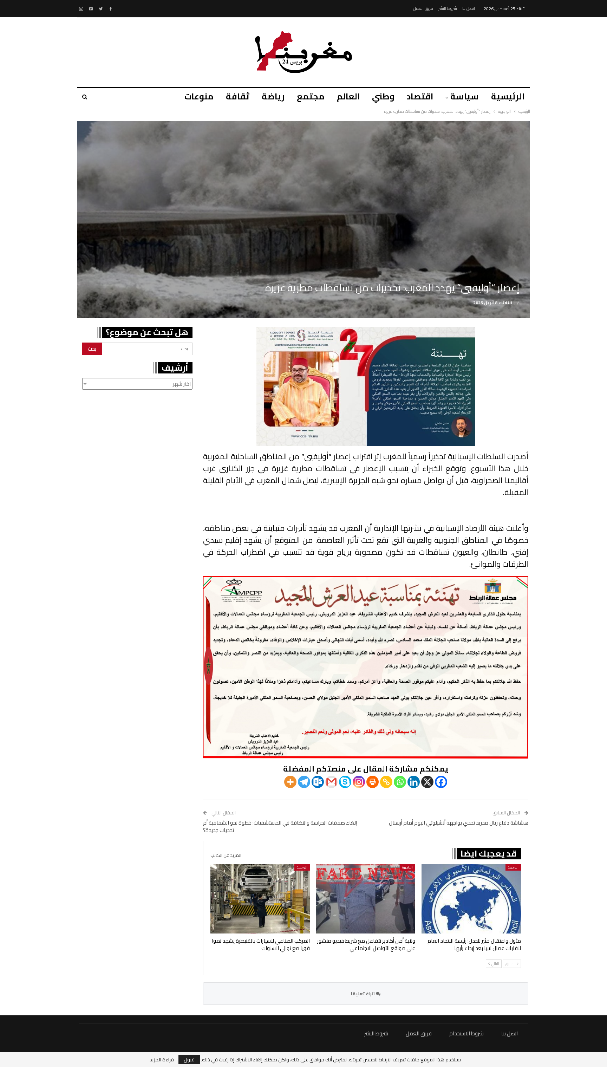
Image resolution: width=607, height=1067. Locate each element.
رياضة (273, 96)
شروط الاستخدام (466, 1033)
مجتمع (311, 96)
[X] (427, 782)
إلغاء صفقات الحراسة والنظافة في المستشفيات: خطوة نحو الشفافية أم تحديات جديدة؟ (280, 826)
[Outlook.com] (318, 782)
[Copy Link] (386, 782)
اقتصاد (420, 96)
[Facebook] (441, 782)
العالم (348, 96)
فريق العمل (423, 8)
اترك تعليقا (363, 993)
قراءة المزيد (162, 1059)
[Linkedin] (413, 782)
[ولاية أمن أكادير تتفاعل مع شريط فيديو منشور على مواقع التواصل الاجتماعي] (366, 898)
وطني (383, 96)
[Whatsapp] (400, 782)
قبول (189, 1059)
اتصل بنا (468, 8)
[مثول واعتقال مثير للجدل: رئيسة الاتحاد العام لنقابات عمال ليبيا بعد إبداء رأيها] (471, 898)
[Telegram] (304, 782)
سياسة (464, 96)
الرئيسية (507, 96)
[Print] (372, 782)
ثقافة (237, 96)
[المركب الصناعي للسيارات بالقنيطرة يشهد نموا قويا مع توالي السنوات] (260, 898)
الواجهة (513, 867)
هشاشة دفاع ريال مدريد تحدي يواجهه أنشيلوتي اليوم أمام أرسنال (458, 823)
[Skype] (345, 782)
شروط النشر (447, 8)
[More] (290, 782)
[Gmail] (331, 782)
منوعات (199, 96)
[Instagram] (359, 782)
